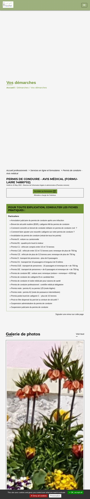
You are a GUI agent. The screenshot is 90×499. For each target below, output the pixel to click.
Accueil (10, 88)
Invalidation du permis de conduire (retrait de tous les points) (36, 236)
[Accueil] (11, 5)
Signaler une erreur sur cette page (69, 314)
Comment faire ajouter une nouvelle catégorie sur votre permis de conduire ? (43, 232)
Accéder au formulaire (45, 191)
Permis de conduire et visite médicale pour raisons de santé (36, 281)
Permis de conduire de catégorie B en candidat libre (32, 277)
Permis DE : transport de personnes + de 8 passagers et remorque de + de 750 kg (45, 269)
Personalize (55, 496)
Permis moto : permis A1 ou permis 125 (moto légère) (33, 288)
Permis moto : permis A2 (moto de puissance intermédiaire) (35, 292)
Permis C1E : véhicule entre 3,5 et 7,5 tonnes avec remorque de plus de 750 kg (44, 251)
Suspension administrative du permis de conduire (31, 303)
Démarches (23, 88)
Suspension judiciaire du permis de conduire (29, 307)
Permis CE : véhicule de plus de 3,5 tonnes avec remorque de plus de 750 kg (43, 254)
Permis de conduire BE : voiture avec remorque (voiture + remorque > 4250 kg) (43, 273)
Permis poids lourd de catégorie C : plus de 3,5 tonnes (33, 296)
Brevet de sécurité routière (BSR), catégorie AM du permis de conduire (40, 224)
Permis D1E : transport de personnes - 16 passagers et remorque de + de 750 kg (44, 266)
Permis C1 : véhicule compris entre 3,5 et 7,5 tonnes (32, 247)
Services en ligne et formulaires (45, 170)
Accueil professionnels (17, 170)
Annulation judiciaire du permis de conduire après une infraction (37, 220)
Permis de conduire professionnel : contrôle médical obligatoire (37, 285)
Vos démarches (39, 88)
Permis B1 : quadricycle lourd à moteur (27, 243)
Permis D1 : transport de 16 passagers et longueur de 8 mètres (37, 262)
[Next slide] (79, 441)
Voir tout (80, 334)
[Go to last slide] (11, 441)
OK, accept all (76, 492)
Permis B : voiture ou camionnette (25, 239)
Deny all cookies (39, 496)
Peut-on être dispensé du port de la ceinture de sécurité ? (34, 300)
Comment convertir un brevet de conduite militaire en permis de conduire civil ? (44, 228)
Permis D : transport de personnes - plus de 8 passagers (34, 258)
